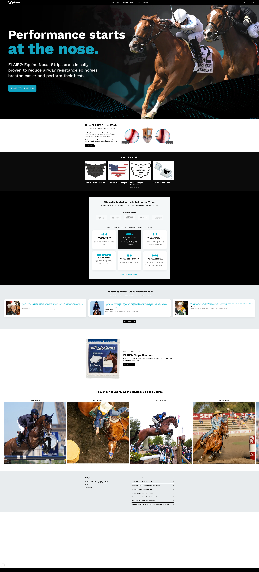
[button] (112, 2)
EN (244, 2)
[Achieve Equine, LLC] (12, 2)
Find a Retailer (129, 364)
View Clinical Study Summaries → (129, 274)
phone (86, 484)
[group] (129, 432)
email (105, 483)
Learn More (89, 145)
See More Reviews (129, 321)
